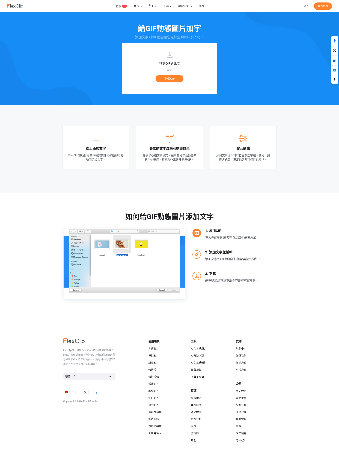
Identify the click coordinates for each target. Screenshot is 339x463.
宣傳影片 (153, 348)
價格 (201, 6)
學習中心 (183, 6)
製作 (136, 6)
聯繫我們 (241, 355)
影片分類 (196, 419)
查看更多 (153, 433)
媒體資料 (241, 419)
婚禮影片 (153, 384)
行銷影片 (153, 355)
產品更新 (241, 398)
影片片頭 (153, 376)
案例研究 (196, 405)
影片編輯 (153, 419)
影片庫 (195, 433)
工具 (166, 6)
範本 (118, 6)
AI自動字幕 (197, 355)
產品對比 (196, 412)
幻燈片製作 (155, 412)
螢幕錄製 (196, 369)
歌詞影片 (153, 391)
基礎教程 (241, 362)
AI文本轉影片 (199, 362)
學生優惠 (241, 433)
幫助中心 (241, 348)
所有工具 (196, 376)
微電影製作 (155, 426)
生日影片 (153, 398)
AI (153, 6)
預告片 (152, 369)
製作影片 (323, 6)
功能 (193, 440)
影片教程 (241, 369)
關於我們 (241, 391)
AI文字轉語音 (199, 348)
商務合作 (241, 412)
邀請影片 (153, 405)
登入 (306, 6)
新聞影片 (153, 362)
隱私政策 (241, 440)
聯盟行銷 (241, 405)
